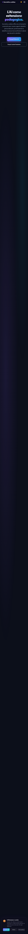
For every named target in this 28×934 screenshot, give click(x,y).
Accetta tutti (6, 929)
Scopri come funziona (14, 44)
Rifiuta (13, 929)
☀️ (21, 2)
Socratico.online (9, 2)
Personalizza (21, 929)
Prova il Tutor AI (14, 39)
